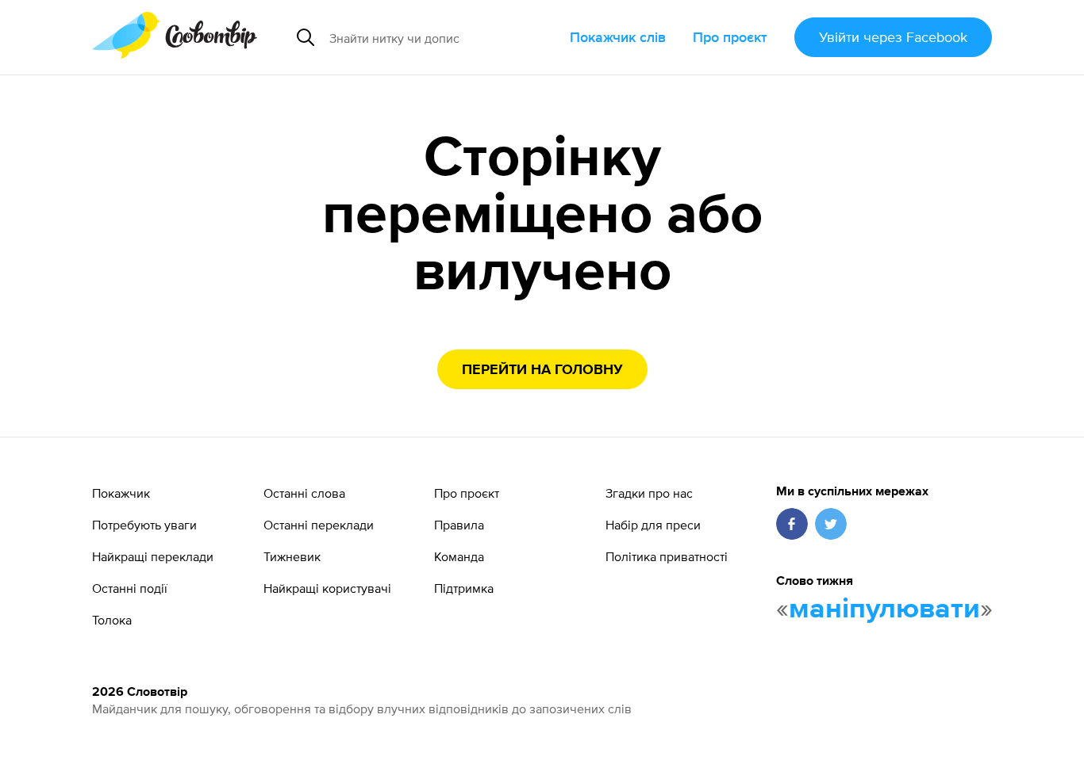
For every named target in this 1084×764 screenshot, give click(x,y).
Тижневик (292, 556)
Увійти (893, 37)
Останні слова (304, 493)
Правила (459, 525)
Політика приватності (666, 556)
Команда (459, 556)
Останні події (129, 588)
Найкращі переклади (152, 556)
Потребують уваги (144, 525)
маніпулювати (884, 609)
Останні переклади (318, 525)
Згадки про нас (649, 493)
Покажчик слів (618, 37)
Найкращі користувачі (327, 588)
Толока (112, 620)
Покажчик (121, 493)
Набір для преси (653, 525)
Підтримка (464, 588)
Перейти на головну (542, 370)
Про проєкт (730, 37)
